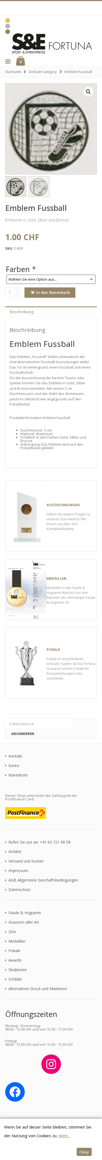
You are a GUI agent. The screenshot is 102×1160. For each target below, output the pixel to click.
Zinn (12, 932)
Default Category (43, 71)
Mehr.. (64, 1135)
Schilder (15, 979)
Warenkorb (18, 775)
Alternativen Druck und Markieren (37, 989)
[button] (7, 61)
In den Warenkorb (52, 292)
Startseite (13, 71)
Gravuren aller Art (23, 922)
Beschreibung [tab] (21, 311)
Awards (14, 960)
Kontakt (15, 756)
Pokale (14, 951)
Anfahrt (14, 852)
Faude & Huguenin (24, 913)
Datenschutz (19, 890)
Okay (84, 1152)
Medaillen (16, 941)
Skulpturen (17, 970)
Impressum (18, 871)
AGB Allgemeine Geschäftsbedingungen (43, 880)
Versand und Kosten (26, 861)
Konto (13, 766)
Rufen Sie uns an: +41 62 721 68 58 (39, 842)
